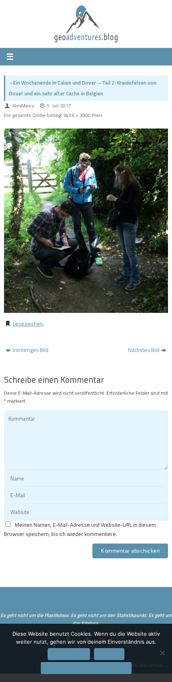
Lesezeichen (28, 324)
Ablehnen (109, 654)
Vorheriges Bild (30, 350)
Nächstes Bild (144, 350)
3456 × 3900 (77, 115)
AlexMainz (23, 105)
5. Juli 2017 (59, 105)
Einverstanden (69, 654)
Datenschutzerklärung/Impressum (86, 668)
